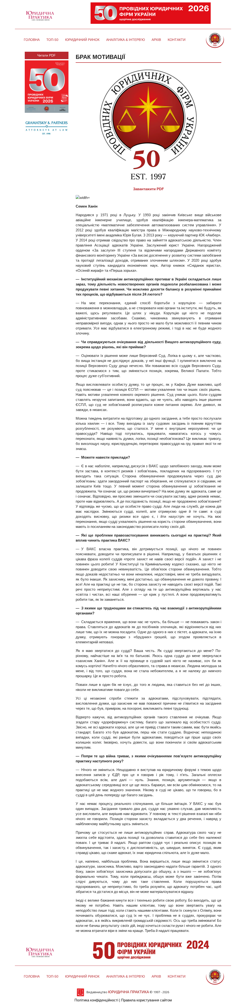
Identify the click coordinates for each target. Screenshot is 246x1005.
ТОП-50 (52, 40)
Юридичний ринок (82, 40)
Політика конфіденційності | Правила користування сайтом (123, 1000)
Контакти (176, 40)
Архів (156, 40)
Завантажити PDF (148, 189)
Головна (32, 40)
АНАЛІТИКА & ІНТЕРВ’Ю (125, 40)
